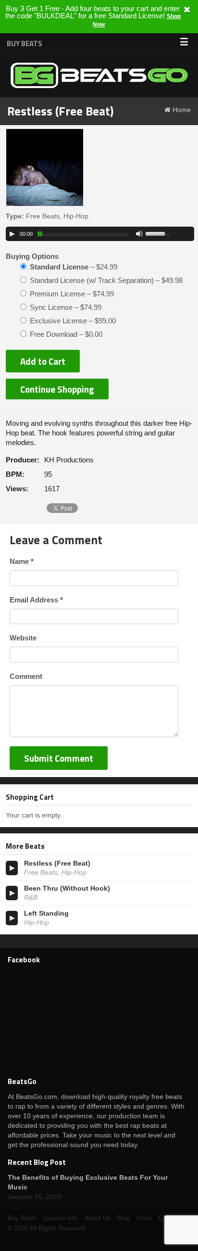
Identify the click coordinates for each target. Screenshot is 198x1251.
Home (182, 110)
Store (143, 1218)
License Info (61, 1218)
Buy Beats (24, 43)
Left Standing (46, 913)
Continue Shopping (57, 389)
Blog (123, 1218)
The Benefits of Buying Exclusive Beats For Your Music (88, 1182)
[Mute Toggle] (139, 234)
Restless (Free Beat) (57, 863)
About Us (98, 1218)
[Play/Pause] (12, 234)
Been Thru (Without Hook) (67, 888)
